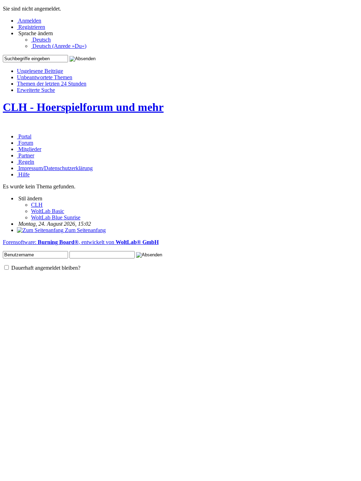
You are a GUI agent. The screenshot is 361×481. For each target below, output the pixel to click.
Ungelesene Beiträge (40, 71)
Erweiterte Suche (36, 90)
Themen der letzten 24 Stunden (51, 84)
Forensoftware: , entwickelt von (81, 242)
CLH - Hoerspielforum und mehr (83, 107)
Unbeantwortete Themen (44, 77)
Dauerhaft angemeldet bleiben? (45, 268)
